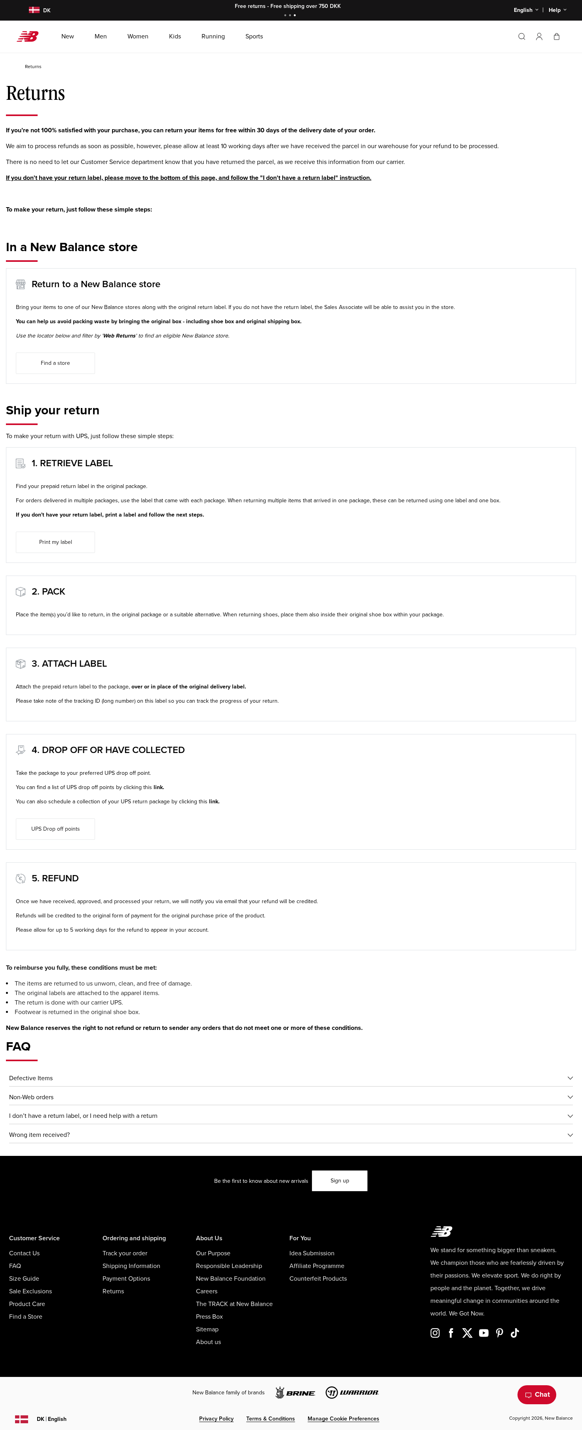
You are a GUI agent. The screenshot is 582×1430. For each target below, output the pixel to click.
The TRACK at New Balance (234, 1304)
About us (208, 1342)
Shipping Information (131, 1266)
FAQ (15, 1266)
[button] (539, 36)
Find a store (55, 363)
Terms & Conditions (270, 1418)
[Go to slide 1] (286, 16)
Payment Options (126, 1279)
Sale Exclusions (30, 1291)
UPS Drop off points (55, 829)
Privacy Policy (216, 1418)
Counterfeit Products (318, 1279)
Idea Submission (312, 1253)
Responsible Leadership (229, 1266)
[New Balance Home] (31, 36)
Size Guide (24, 1279)
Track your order (125, 1253)
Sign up (340, 1180)
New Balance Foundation (231, 1279)
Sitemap (207, 1329)
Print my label (55, 542)
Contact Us (24, 1253)
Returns (113, 1291)
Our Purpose (213, 1253)
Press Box (209, 1317)
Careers (206, 1291)
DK (52, 1419)
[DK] (29, 10)
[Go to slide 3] (295, 16)
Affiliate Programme (316, 1266)
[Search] (521, 36)
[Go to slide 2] (291, 16)
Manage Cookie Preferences (343, 1418)
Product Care (27, 1304)
